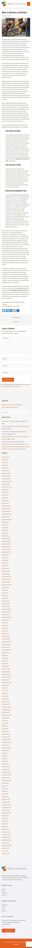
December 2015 (6, 805)
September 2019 (6, 682)
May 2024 (5, 530)
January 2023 (6, 574)
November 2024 (6, 514)
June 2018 (5, 723)
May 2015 (4, 824)
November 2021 (6, 612)
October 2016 (5, 777)
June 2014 (5, 851)
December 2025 (6, 479)
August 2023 (5, 555)
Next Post (16, 322)
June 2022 (5, 593)
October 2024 (6, 517)
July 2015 (4, 818)
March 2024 (5, 536)
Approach (5, 893)
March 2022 (5, 601)
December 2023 (6, 544)
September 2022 (6, 585)
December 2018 (6, 707)
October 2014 (5, 843)
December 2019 (6, 674)
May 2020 (5, 661)
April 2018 (5, 728)
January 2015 (6, 834)
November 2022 (6, 579)
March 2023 (5, 568)
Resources (5, 905)
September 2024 (6, 519)
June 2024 (5, 527)
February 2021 (6, 636)
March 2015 (5, 829)
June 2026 (5, 462)
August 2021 (5, 620)
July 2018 (4, 720)
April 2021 (5, 631)
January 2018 (6, 737)
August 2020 (5, 652)
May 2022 (5, 595)
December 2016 (6, 772)
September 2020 (6, 650)
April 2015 (5, 826)
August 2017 (5, 750)
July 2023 (5, 557)
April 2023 (5, 565)
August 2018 (5, 718)
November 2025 (6, 481)
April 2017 (5, 761)
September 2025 (6, 487)
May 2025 (5, 498)
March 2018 (5, 731)
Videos (4, 906)
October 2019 (5, 680)
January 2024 (6, 541)
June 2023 (5, 560)
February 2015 (6, 832)
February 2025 (6, 506)
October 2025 (6, 484)
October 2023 (6, 549)
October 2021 (5, 614)
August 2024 (5, 522)
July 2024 (5, 525)
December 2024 (6, 511)
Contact (4, 895)
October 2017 (6, 745)
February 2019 (6, 701)
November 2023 (6, 546)
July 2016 (4, 786)
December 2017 (6, 739)
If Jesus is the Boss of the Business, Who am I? (15, 426)
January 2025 (6, 508)
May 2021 (4, 628)
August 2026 (5, 457)
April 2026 (5, 468)
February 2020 (6, 669)
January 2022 (6, 606)
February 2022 (6, 603)
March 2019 (5, 699)
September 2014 (6, 845)
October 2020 (6, 647)
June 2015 (5, 821)
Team (3, 891)
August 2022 (5, 587)
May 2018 (4, 726)
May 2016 (4, 791)
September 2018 (6, 715)
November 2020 (6, 644)
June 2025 (5, 495)
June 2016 (5, 788)
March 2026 (5, 470)
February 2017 (6, 767)
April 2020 (5, 663)
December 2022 (6, 576)
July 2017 (5, 753)
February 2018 (6, 734)
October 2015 (5, 810)
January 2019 (6, 704)
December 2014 (6, 837)
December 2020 (6, 642)
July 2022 (5, 590)
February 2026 (6, 473)
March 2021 (5, 633)
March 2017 (5, 764)
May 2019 (4, 693)
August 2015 (5, 815)
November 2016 (6, 775)
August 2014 (5, 848)
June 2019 (5, 690)
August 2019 (5, 685)
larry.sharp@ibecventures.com (10, 306)
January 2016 (6, 802)
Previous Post (16, 317)
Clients (4, 889)
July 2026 (5, 460)
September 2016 (6, 780)
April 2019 (5, 696)
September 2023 (6, 552)
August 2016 (5, 783)
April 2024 (5, 533)
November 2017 (6, 742)
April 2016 (5, 794)
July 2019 (4, 688)
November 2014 (6, 840)
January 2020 (6, 671)
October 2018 (5, 712)
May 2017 (4, 758)
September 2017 (6, 748)
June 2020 (5, 658)
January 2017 (6, 769)
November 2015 (6, 807)
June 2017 (5, 756)
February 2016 (6, 799)
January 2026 (6, 476)
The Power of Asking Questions (11, 421)
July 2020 (5, 655)
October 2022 (6, 582)
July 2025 (5, 492)
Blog (3, 909)
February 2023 (6, 571)
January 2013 (6, 853)
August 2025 (5, 489)
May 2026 (5, 465)
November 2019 (6, 677)
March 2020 (5, 666)
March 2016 (5, 796)
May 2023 (5, 563)
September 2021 (6, 617)
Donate (4, 911)
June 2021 (5, 625)
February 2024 (6, 538)
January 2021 (6, 639)
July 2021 (4, 623)
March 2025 (5, 503)
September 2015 (6, 813)
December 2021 (6, 609)
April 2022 (5, 598)
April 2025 (5, 500)
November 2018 (6, 709)
